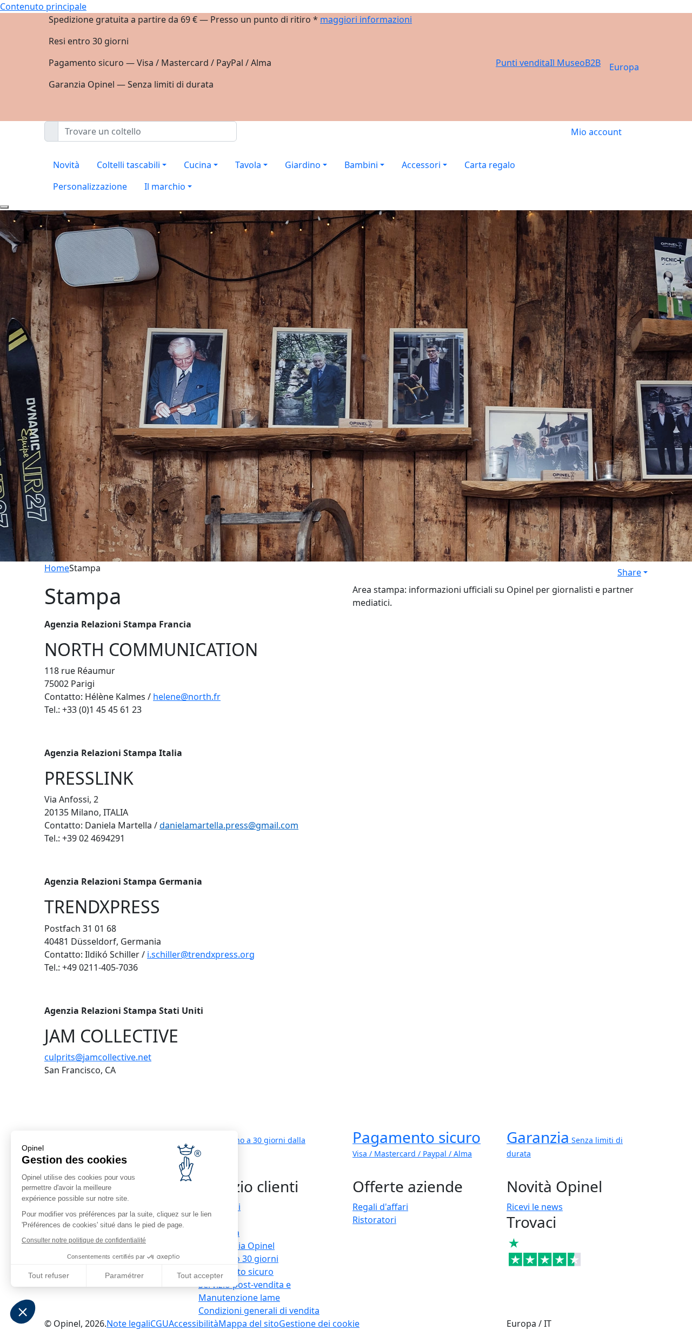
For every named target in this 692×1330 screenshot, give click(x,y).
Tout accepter (200, 1275)
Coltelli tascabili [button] (128, 165)
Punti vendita (523, 63)
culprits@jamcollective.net (97, 1057)
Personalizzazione (90, 186)
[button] (23, 1312)
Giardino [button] (303, 165)
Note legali (128, 1323)
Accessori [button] (421, 165)
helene (167, 697)
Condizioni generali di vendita (259, 1310)
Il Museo (567, 63)
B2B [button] (593, 63)
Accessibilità (193, 1323)
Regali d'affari (380, 1207)
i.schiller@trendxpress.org (201, 954)
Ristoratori (374, 1220)
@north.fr (201, 697)
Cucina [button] (197, 165)
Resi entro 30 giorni (238, 1259)
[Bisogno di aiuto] (4, 207)
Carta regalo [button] (489, 165)
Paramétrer (124, 1275)
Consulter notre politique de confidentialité (84, 1240)
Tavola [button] (248, 165)
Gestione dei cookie (319, 1323)
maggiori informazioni (366, 19)
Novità (66, 165)
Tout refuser (48, 1275)
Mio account (596, 132)
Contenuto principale (43, 6)
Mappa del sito (248, 1323)
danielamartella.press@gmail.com (228, 825)
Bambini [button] (361, 165)
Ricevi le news (535, 1207)
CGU (159, 1323)
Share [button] (629, 572)
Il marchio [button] (164, 186)
